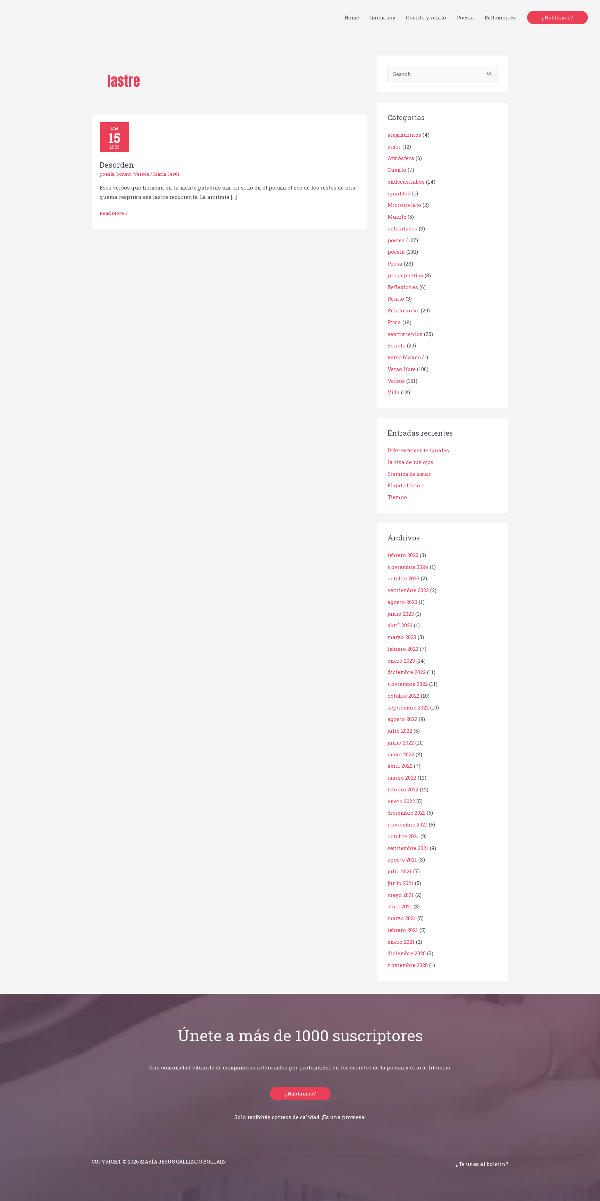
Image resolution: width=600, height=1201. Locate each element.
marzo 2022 (402, 777)
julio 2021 (400, 871)
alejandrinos (404, 134)
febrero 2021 (403, 929)
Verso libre (402, 369)
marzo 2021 (402, 918)
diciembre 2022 (407, 672)
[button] (557, 17)
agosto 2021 (402, 859)
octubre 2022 (403, 695)
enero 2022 (401, 801)
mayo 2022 (401, 754)
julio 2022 (400, 730)
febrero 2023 (403, 648)
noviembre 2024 (408, 566)
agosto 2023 (402, 601)
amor (394, 146)
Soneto (124, 174)
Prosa (395, 263)
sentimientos (405, 333)
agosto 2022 (402, 718)
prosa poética (405, 275)
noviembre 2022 (408, 683)
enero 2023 (401, 660)
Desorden (117, 165)
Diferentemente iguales (418, 450)
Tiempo (397, 497)
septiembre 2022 (408, 707)
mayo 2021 (401, 894)
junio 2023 (401, 613)
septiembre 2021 (408, 848)
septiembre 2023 (408, 590)
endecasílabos (406, 181)
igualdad (399, 193)
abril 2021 (400, 906)
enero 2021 (401, 941)
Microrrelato (404, 204)
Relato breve (403, 310)
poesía (107, 174)
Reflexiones (403, 287)
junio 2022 (401, 742)
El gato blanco (406, 485)
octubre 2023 (403, 578)
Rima (394, 322)
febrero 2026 (403, 555)
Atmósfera (401, 157)
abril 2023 (400, 625)
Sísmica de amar (409, 473)
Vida (394, 392)
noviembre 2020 (408, 964)
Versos (141, 174)
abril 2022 (400, 765)
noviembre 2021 (407, 824)
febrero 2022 (403, 789)
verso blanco (404, 357)
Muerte (397, 216)
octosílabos (402, 228)
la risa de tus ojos (410, 462)
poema (396, 240)
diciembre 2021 (406, 812)
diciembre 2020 (407, 953)
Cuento (397, 169)
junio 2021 (401, 883)
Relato (396, 298)
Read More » (113, 212)
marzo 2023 (402, 636)
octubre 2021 (403, 836)
